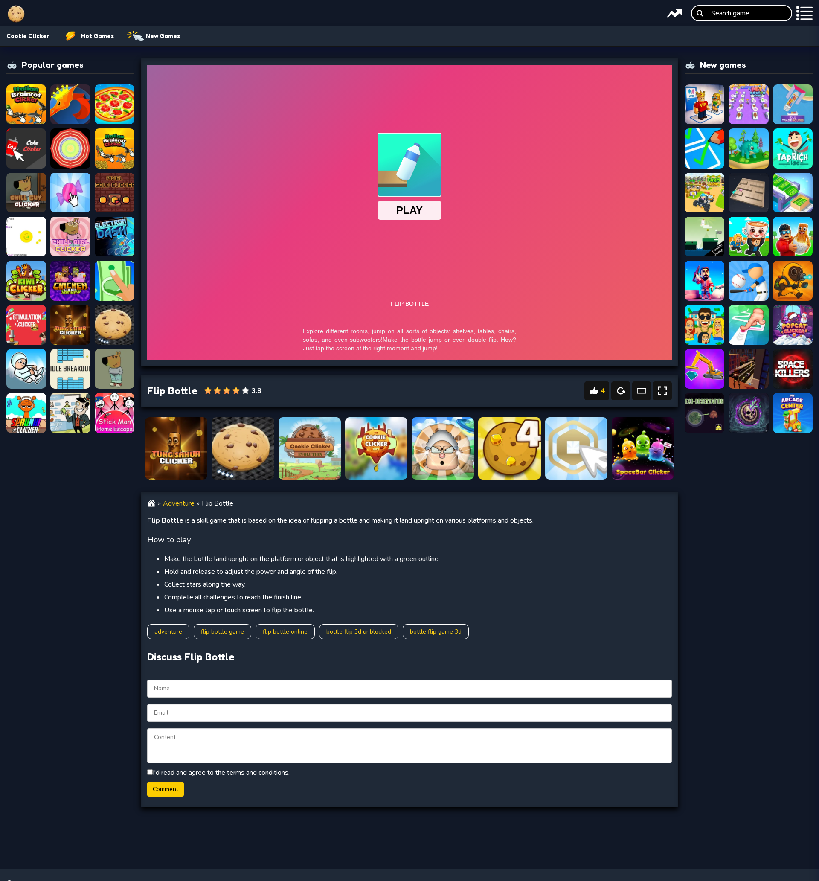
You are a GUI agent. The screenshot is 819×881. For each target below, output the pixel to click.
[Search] (700, 13)
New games (163, 35)
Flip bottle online (285, 632)
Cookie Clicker (27, 35)
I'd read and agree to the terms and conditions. (221, 772)
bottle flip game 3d (436, 632)
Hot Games (97, 35)
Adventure (179, 503)
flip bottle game (222, 632)
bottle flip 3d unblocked (358, 632)
